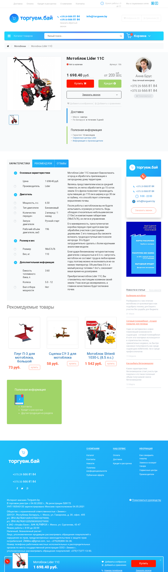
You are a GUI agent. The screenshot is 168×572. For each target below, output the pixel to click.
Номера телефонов (113, 570)
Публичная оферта (95, 475)
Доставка (17, 4)
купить (34, 367)
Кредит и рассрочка (47, 4)
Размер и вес (27, 240)
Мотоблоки (20, 46)
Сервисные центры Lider (84, 138)
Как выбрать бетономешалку (139, 363)
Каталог (90, 455)
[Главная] (8, 46)
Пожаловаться (144, 96)
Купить (79, 83)
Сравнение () (152, 18)
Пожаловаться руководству (146, 499)
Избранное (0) (132, 18)
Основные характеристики (35, 173)
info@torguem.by (96, 16)
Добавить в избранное (81, 103)
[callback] (7, 561)
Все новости (155, 290)
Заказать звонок (91, 94)
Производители (146, 474)
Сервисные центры (148, 470)
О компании (66, 4)
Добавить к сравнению (109, 103)
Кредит (109, 83)
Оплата (30, 4)
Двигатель (26, 194)
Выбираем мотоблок (136, 295)
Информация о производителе (88, 141)
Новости (90, 463)
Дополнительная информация (37, 262)
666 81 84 (70, 16)
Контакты (80, 4)
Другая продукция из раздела (37, 413)
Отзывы (61, 163)
